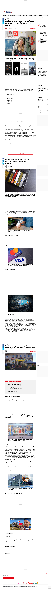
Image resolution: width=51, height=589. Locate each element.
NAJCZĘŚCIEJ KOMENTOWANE (42, 88)
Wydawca (32, 573)
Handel (4, 15)
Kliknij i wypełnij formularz (8, 577)
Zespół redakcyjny (19, 574)
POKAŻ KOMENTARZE (21, 153)
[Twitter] (3, 23)
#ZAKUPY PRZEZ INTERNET (25, 147)
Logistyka (30, 15)
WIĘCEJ (46, 15)
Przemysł (35, 15)
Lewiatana (23, 399)
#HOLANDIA (7, 148)
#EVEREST (30, 147)
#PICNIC (7, 147)
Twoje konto (19, 575)
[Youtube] (46, 574)
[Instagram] (42, 574)
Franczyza (41, 15)
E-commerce (19, 15)
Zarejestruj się (26, 575)
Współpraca (25, 573)
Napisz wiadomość (33, 29)
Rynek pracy (25, 15)
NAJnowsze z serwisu (42, 24)
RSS (31, 575)
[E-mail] (3, 27)
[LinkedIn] (38, 574)
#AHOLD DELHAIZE (11, 148)
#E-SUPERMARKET (13, 147)
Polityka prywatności (25, 577)
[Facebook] (3, 19)
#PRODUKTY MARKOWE (19, 147)
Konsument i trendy (11, 15)
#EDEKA (33, 147)
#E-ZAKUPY (15, 148)
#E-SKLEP (9, 147)
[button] (35, 69)
